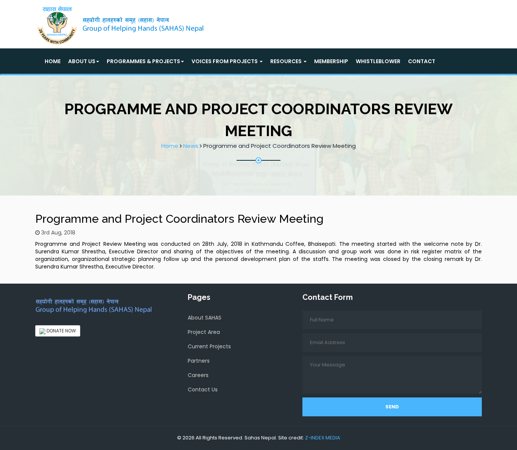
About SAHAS (204, 317)
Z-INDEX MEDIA (322, 437)
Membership (331, 61)
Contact (421, 61)
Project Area (204, 332)
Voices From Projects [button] (225, 61)
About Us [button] (81, 61)
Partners (199, 361)
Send (392, 406)
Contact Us (203, 389)
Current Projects (209, 346)
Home (53, 61)
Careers (198, 375)
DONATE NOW (60, 330)
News (190, 146)
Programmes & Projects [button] (143, 61)
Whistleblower (378, 61)
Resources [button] (286, 61)
